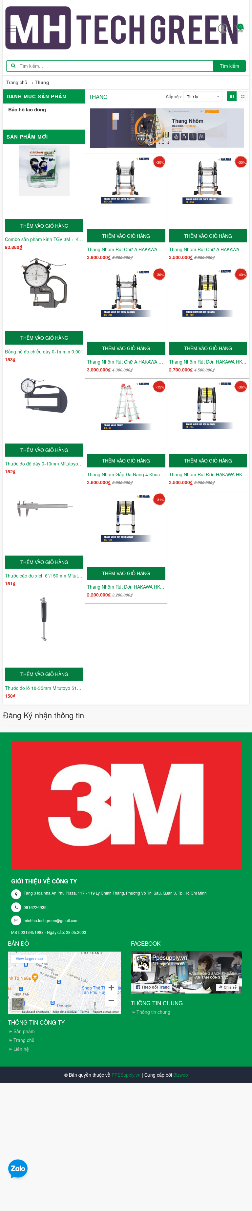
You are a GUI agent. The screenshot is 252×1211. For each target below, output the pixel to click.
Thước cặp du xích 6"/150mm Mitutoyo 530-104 (44, 575)
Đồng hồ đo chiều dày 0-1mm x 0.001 (44, 351)
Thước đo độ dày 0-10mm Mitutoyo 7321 (44, 463)
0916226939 (35, 907)
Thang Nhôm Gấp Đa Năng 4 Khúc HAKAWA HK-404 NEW (126, 474)
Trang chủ (23, 1040)
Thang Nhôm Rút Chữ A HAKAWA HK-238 (126, 362)
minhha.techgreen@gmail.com (51, 920)
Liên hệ (21, 1049)
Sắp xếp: (174, 96)
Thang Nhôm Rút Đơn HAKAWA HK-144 (208, 474)
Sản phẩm (24, 1031)
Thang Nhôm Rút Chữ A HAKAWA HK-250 (208, 249)
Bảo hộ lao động (27, 109)
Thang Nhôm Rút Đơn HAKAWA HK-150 (208, 362)
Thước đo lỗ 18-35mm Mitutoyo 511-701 (44, 688)
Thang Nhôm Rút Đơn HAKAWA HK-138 (126, 587)
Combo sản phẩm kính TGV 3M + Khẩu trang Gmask (44, 239)
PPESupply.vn (126, 1074)
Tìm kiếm (229, 66)
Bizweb (180, 1074)
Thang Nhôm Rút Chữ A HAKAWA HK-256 (126, 249)
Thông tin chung (153, 1012)
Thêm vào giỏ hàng (44, 225)
